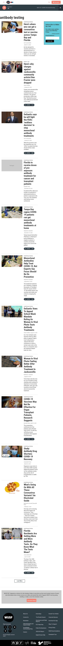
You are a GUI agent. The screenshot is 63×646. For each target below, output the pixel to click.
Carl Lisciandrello (27, 42)
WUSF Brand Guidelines (54, 631)
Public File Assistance (41, 628)
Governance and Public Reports (41, 621)
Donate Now (31, 600)
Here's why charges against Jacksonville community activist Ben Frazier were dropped (29, 73)
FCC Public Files (39, 624)
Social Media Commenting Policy (28, 628)
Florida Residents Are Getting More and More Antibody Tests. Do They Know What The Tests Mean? (30, 541)
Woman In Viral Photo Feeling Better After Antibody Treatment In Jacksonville (31, 365)
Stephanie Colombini (28, 230)
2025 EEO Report (40, 631)
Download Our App (53, 620)
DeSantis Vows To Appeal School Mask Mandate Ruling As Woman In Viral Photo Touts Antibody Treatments (31, 319)
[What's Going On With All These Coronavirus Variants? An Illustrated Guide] (12, 487)
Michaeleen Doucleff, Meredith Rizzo (30, 504)
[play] (4, 8)
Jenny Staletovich (27, 554)
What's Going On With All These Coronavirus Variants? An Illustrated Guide (30, 492)
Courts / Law (26, 61)
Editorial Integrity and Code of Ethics (28, 624)
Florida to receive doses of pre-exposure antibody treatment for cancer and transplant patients (30, 173)
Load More (20, 581)
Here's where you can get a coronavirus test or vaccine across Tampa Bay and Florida (30, 32)
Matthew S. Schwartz (28, 374)
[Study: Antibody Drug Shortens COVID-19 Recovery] (12, 451)
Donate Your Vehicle (53, 613)
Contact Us (26, 617)
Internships (38, 613)
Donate (56, 2)
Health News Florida (28, 22)
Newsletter (26, 620)
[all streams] (60, 8)
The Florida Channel (40, 617)
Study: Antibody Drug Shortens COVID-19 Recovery (30, 454)
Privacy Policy (52, 627)
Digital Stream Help (40, 635)
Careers (25, 632)
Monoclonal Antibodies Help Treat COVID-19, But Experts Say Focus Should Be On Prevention (30, 267)
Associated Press (27, 462)
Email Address (50, 35)
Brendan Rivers (27, 423)
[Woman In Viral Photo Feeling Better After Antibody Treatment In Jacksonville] (12, 361)
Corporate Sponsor (53, 617)
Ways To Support (53, 624)
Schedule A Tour (53, 634)
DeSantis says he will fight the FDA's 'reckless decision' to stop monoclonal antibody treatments (30, 125)
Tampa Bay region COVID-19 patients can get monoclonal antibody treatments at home (30, 218)
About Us (25, 613)
